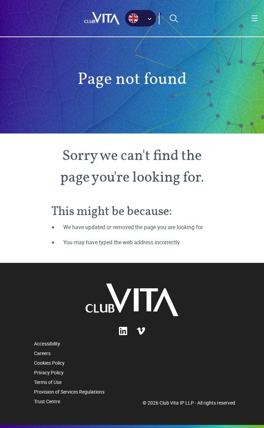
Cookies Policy (49, 363)
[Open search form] (174, 18)
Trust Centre (47, 401)
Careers (42, 353)
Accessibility (47, 343)
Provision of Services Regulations (69, 391)
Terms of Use (48, 382)
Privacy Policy (49, 372)
